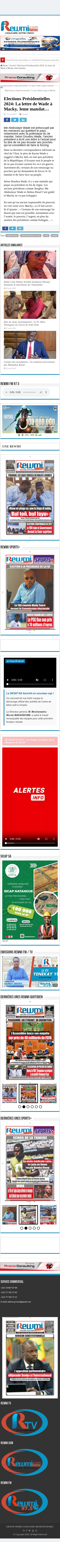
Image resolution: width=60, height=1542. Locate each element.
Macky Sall (12, 236)
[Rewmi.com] (20, 26)
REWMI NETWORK (44, 1526)
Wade (54, 236)
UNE (46, 236)
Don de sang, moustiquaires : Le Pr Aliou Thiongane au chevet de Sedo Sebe (24, 323)
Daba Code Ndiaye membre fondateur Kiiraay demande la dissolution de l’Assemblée (27, 283)
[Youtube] (33, 1531)
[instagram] (36, 1531)
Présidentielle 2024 (31, 236)
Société (12, 65)
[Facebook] (27, 1531)
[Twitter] (29, 1531)
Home (5, 65)
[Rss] (24, 1531)
